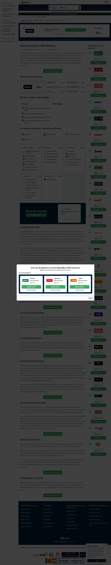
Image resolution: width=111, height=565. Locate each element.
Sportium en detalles (55, 290)
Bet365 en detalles (31, 290)
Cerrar (91, 298)
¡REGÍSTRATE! (31, 287)
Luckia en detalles (79, 290)
